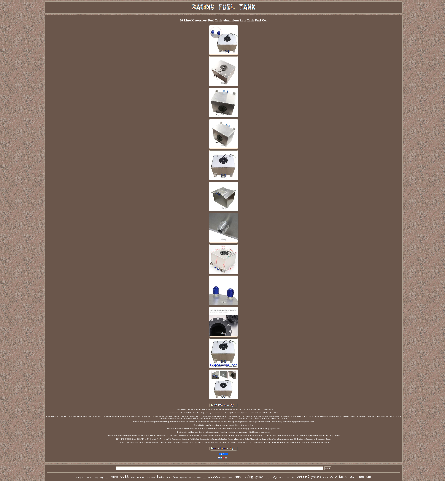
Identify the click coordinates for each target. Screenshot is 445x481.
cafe (288, 478)
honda (192, 477)
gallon (259, 477)
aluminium (214, 477)
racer (168, 477)
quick (114, 477)
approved (183, 478)
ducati (333, 477)
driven (281, 477)
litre (292, 478)
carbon (204, 478)
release (141, 477)
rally (274, 477)
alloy (351, 477)
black (325, 477)
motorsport (79, 478)
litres (175, 477)
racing (248, 476)
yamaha (316, 477)
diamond (151, 477)
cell (124, 477)
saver (230, 478)
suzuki (224, 478)
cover (198, 478)
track (107, 478)
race (237, 476)
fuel (160, 476)
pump (96, 478)
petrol (303, 477)
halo (133, 477)
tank (343, 476)
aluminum (364, 477)
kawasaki (89, 478)
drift (101, 478)
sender (267, 478)
